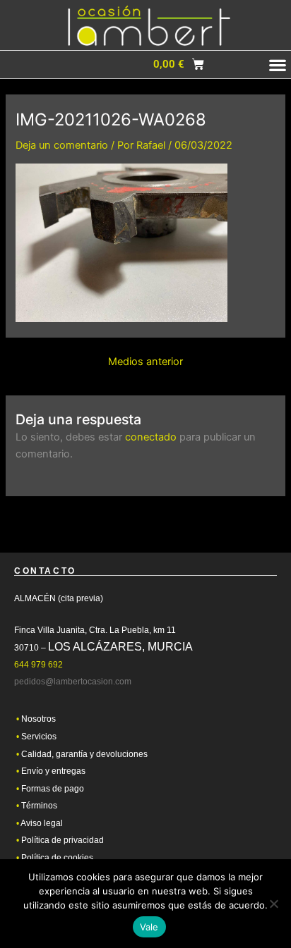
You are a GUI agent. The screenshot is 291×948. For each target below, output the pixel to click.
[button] (227, 64)
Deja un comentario (62, 145)
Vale (149, 926)
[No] (273, 904)
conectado (151, 437)
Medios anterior (145, 362)
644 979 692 (38, 665)
